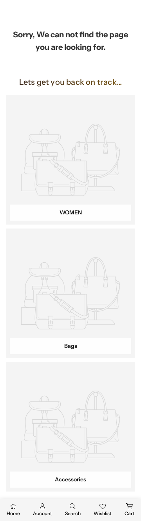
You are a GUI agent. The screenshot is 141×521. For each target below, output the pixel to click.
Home (13, 513)
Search (73, 513)
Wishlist (103, 513)
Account (42, 513)
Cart (130, 513)
